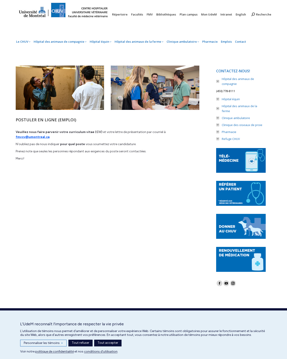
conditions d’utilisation (100, 351)
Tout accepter (108, 343)
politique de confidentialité (54, 351)
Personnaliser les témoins (43, 343)
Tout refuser (80, 343)
